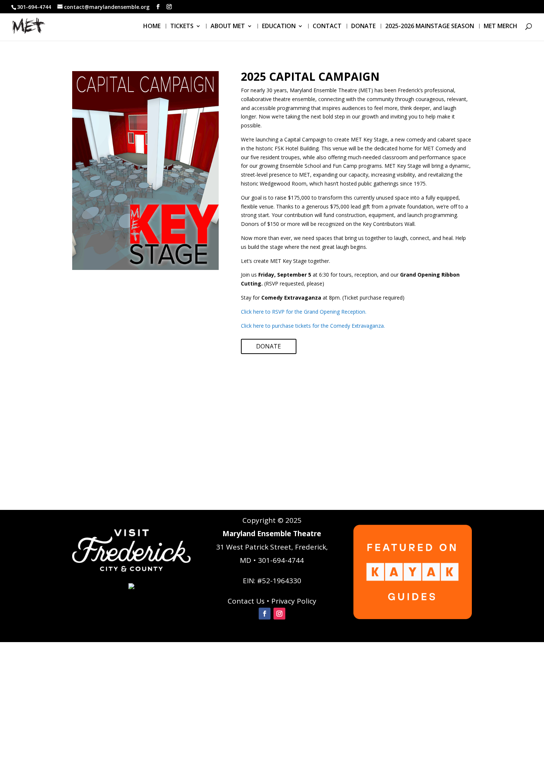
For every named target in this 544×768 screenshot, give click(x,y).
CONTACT (327, 26)
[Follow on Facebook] (265, 614)
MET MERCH (500, 26)
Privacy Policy (293, 601)
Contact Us (246, 601)
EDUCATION (279, 26)
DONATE (363, 26)
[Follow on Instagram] (279, 614)
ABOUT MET (228, 26)
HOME (152, 26)
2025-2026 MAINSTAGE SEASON (429, 26)
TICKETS (182, 26)
